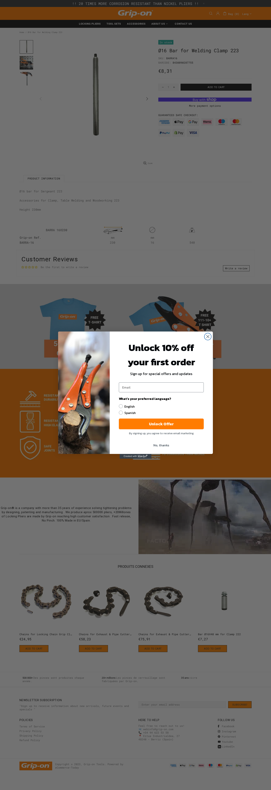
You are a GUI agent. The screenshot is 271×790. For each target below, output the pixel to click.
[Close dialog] (207, 336)
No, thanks (161, 445)
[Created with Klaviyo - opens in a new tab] (135, 456)
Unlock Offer (161, 424)
